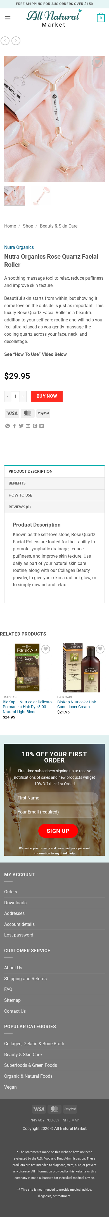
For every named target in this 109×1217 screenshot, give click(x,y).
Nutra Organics (19, 247)
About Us (13, 967)
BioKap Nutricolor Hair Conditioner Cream (76, 704)
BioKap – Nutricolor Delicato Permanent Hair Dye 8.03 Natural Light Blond (27, 707)
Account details (19, 924)
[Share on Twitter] (21, 426)
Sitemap (12, 1000)
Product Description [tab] (31, 471)
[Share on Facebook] (14, 426)
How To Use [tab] (20, 495)
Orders (10, 891)
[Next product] (5, 40)
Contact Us (15, 1011)
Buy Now (47, 396)
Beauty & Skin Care (58, 226)
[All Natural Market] (54, 18)
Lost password (18, 935)
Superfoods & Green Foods (30, 1065)
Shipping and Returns (25, 978)
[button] (7, 18)
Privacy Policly (44, 1120)
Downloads (15, 902)
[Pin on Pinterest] (35, 426)
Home (10, 226)
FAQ (8, 989)
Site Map (71, 1120)
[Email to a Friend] (28, 426)
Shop (28, 226)
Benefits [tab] (17, 483)
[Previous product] (15, 40)
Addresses (14, 913)
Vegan (10, 1087)
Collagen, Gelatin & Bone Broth (34, 1043)
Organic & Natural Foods (28, 1076)
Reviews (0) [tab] (20, 507)
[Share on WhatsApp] (7, 426)
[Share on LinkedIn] (41, 426)
